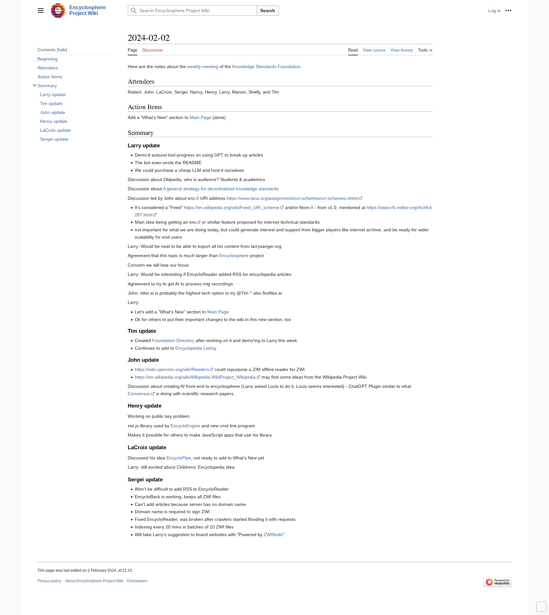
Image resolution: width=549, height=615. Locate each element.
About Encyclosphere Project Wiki (94, 581)
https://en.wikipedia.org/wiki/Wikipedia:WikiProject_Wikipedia (195, 377)
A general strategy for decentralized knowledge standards (221, 188)
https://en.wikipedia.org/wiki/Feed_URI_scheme (231, 207)
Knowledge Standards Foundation (266, 66)
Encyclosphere (234, 255)
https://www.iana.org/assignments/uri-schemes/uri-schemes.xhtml (292, 198)
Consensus (139, 393)
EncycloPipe (178, 457)
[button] (41, 10)
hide (62, 49)
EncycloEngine (185, 425)
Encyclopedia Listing (195, 348)
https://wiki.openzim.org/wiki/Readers (172, 369)
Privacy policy (49, 581)
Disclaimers (137, 581)
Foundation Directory (173, 340)
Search (267, 10)
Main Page (200, 117)
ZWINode (273, 534)
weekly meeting (202, 66)
